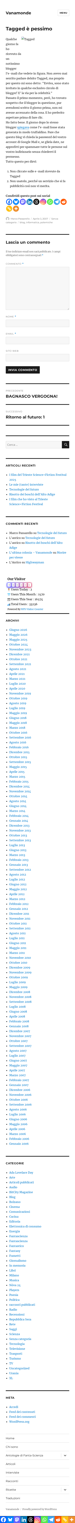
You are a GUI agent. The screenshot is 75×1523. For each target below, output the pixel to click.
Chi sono (12, 1447)
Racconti (12, 1481)
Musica (14, 1280)
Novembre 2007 (20, 1036)
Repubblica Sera (20, 1319)
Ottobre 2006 (18, 1099)
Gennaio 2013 (18, 864)
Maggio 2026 (18, 634)
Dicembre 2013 (19, 825)
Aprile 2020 (17, 688)
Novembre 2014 (20, 791)
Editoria (14, 1221)
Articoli (10, 1464)
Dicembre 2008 (19, 992)
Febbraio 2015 (19, 781)
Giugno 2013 (17, 850)
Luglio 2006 (17, 1114)
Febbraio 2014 (19, 816)
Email (11, 333)
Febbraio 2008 (19, 1021)
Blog (12, 1197)
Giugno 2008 (18, 1011)
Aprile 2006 (17, 1129)
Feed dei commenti (22, 1416)
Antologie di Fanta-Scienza (24, 1455)
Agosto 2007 (18, 1050)
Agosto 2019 (17, 703)
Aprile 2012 (17, 894)
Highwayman (35, 562)
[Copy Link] (9, 209)
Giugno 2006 (18, 1119)
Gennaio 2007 (18, 1085)
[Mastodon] (23, 202)
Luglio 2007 (17, 1055)
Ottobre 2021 (18, 659)
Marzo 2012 (17, 899)
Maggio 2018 (18, 723)
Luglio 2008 (17, 1006)
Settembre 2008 (20, 1002)
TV (11, 1363)
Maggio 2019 (18, 713)
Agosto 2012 (17, 874)
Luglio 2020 (17, 683)
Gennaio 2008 (19, 1026)
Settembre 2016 (20, 737)
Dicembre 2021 (19, 654)
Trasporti (15, 1353)
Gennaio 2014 (18, 820)
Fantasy (14, 1251)
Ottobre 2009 (18, 977)
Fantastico (16, 1246)
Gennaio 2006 (19, 1143)
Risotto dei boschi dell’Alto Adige (32, 494)
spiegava (23, 127)
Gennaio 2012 (18, 909)
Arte (12, 1177)
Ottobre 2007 (18, 1041)
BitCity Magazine (21, 1192)
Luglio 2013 (17, 845)
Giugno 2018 (18, 718)
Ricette (11, 1489)
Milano (14, 1275)
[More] (16, 209)
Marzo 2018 (17, 727)
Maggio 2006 (18, 1124)
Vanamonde (18, 12)
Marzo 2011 (17, 953)
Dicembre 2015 (19, 752)
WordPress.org (19, 1421)
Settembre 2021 (20, 664)
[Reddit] (64, 202)
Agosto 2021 (17, 669)
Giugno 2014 (18, 806)
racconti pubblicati (22, 1304)
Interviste (12, 1472)
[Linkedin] (30, 202)
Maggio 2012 (18, 889)
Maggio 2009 (18, 987)
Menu (63, 12)
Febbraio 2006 (19, 1139)
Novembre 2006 (20, 1094)
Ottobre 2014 (18, 796)
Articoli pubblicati (21, 1182)
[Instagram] (43, 202)
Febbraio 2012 (19, 904)
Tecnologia (17, 1344)
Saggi (13, 1329)
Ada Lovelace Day (21, 1172)
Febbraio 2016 (19, 747)
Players (14, 1290)
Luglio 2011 (17, 938)
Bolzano (15, 1202)
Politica (14, 1300)
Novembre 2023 (20, 649)
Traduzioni (13, 1498)
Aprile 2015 (17, 771)
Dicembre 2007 (19, 1031)
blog (22, 222)
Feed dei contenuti (22, 1412)
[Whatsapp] (50, 202)
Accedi (13, 1407)
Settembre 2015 (20, 762)
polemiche (46, 222)
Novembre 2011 (19, 918)
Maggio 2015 (18, 767)
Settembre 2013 (20, 840)
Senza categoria (20, 1339)
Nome (11, 316)
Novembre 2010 (20, 957)
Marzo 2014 (17, 811)
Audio (13, 1187)
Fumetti (14, 1255)
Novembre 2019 (20, 693)
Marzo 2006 (17, 1134)
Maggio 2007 (18, 1065)
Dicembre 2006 (19, 1090)
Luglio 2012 (17, 879)
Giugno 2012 (18, 884)
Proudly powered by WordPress (39, 1509)
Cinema (14, 1207)
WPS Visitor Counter (32, 609)
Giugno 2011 (17, 943)
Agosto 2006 (18, 1109)
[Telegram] (57, 202)
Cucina (13, 1216)
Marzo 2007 (17, 1075)
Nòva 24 (15, 1285)
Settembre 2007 (20, 1046)
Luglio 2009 (17, 982)
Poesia (13, 1295)
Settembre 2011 (20, 928)
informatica (32, 222)
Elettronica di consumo (25, 1226)
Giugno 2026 (18, 630)
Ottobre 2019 (18, 698)
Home (10, 1438)
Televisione (17, 1348)
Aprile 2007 (17, 1070)
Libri (12, 1270)
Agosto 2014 (17, 801)
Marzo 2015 (17, 776)
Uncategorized (19, 1368)
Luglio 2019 (17, 708)
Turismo (15, 1358)
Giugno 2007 (18, 1060)
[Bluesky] (16, 202)
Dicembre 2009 (19, 967)
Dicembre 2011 (19, 913)
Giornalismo (17, 1260)
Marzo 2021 (17, 678)
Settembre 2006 (20, 1104)
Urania (13, 1373)
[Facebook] (9, 202)
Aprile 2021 (17, 674)
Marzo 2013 (17, 855)
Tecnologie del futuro (24, 489)
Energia (14, 1231)
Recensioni (16, 1314)
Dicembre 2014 (19, 786)
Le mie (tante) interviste (26, 484)
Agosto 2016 (17, 742)
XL (11, 1378)
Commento (15, 263)
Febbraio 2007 (19, 1080)
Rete (12, 1324)
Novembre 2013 (20, 830)
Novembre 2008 (20, 997)
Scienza (14, 1334)
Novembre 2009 (20, 972)
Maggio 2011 (17, 948)
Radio (13, 1309)
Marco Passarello (20, 218)
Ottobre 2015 (18, 757)
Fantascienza (18, 1236)
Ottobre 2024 (18, 644)
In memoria (17, 1265)
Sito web (12, 350)
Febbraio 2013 (18, 860)
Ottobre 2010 (18, 962)
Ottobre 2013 (18, 835)
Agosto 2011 (17, 933)
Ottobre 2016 (18, 732)
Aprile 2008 (17, 1016)
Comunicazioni (19, 1211)
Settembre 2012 (20, 869)
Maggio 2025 (18, 639)
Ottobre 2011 (18, 923)
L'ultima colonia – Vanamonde (30, 552)
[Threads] (36, 202)
